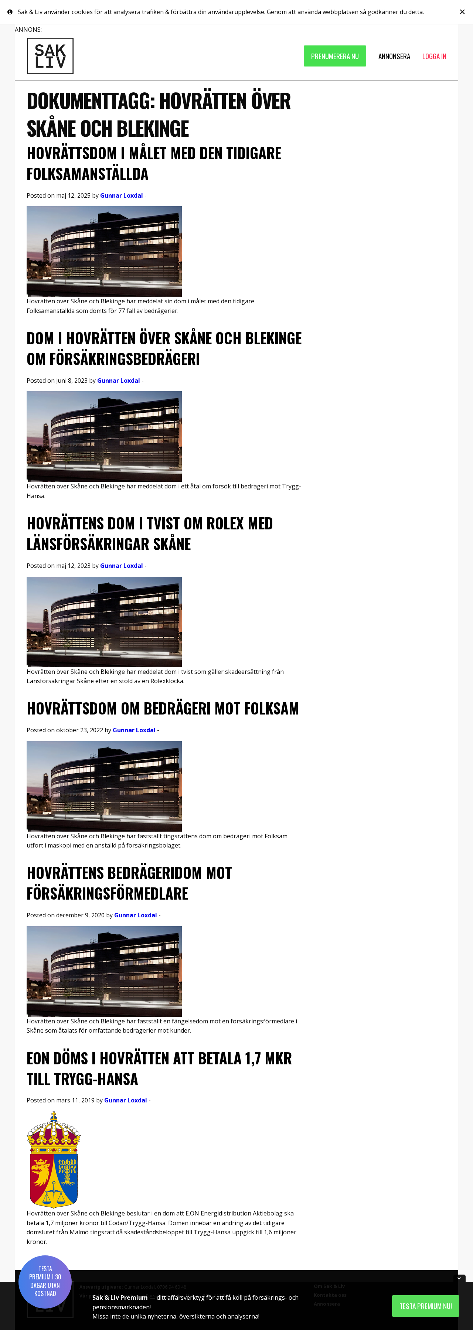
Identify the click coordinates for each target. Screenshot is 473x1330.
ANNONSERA (394, 56)
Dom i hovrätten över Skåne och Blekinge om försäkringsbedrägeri (164, 348)
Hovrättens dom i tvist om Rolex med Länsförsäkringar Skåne (150, 533)
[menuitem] (335, 55)
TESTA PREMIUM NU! (425, 1305)
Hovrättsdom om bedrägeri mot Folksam (163, 708)
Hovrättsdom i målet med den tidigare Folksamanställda (154, 162)
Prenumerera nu (335, 56)
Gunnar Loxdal (121, 195)
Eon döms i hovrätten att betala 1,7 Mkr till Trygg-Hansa (159, 1068)
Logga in (434, 56)
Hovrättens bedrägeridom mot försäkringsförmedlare (129, 882)
